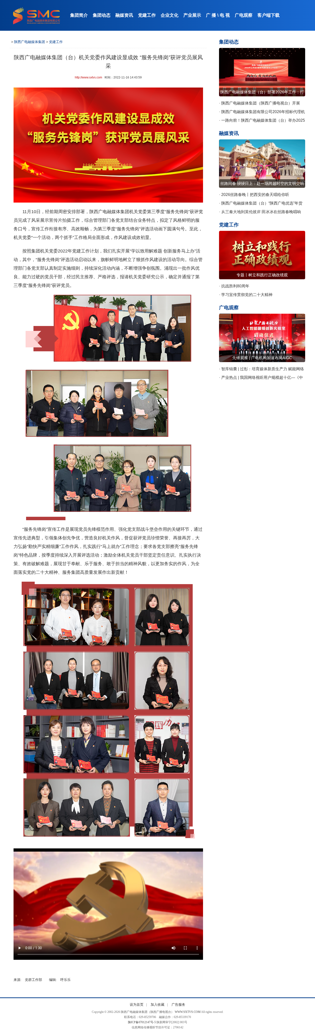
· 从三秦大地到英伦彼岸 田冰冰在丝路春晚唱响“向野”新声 (260, 213)
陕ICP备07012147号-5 (142, 1022)
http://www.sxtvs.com (88, 77)
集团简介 (79, 15)
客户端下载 (268, 15)
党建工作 (147, 15)
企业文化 (169, 15)
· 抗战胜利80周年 (234, 286)
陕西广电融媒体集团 (29, 42)
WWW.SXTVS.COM (188, 1012)
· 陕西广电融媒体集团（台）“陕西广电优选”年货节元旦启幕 (260, 204)
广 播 (211, 15)
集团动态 (101, 15)
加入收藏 (157, 1004)
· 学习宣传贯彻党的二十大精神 (245, 295)
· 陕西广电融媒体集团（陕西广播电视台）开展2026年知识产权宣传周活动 (259, 104)
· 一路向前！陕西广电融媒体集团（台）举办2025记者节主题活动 (262, 121)
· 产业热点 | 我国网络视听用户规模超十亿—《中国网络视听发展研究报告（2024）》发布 (261, 378)
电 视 (225, 15)
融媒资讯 (124, 15)
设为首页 (136, 1004)
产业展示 (192, 15)
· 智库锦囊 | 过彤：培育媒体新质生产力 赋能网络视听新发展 (261, 370)
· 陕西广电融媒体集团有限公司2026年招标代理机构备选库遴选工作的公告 (262, 113)
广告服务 (178, 1004)
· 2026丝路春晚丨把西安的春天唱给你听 (254, 194)
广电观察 (243, 15)
